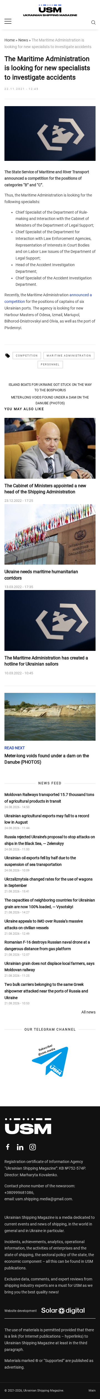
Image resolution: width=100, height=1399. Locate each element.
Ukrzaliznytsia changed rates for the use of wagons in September (48, 882)
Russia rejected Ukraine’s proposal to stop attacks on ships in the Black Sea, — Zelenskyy (49, 840)
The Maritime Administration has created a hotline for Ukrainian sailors (46, 661)
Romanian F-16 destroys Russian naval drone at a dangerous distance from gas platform (47, 945)
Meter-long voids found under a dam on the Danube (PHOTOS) (50, 400)
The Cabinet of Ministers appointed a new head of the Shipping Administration (45, 488)
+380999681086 (18, 1192)
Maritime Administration (69, 355)
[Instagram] (32, 1147)
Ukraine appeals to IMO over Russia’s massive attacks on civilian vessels (43, 924)
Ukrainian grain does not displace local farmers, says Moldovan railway (49, 966)
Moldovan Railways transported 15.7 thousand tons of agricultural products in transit (49, 797)
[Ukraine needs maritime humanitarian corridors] (50, 534)
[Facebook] (7, 1147)
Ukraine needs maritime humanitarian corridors (41, 574)
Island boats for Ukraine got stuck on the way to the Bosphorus (50, 387)
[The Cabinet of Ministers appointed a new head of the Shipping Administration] (50, 448)
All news (88, 1012)
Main (92, 1390)
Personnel (50, 364)
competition (27, 355)
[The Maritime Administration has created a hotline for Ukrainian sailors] (50, 620)
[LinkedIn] (20, 1147)
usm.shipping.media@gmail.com (43, 1199)
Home (9, 40)
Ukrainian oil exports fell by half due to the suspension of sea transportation (40, 861)
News (23, 40)
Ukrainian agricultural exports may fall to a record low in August (46, 819)
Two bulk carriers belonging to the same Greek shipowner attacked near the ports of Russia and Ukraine (46, 991)
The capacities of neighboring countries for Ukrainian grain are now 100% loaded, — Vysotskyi (49, 903)
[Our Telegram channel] (50, 1060)
